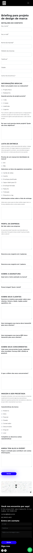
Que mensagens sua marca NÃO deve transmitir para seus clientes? (14, 336)
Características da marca (9, 407)
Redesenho (6, 93)
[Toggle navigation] (28, 3)
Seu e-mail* (5, 34)
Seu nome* (4, 26)
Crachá (5, 176)
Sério (4, 414)
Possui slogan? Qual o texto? (11, 287)
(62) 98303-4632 (6, 517)
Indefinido (6, 106)
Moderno (6, 411)
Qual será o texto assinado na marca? (14, 277)
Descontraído (7, 426)
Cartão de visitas (8, 173)
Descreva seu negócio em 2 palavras (14, 254)
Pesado (5, 420)
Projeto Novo (7, 90)
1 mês (5, 100)
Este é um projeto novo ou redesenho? (14, 86)
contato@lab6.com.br (8, 514)
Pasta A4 (6, 189)
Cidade (3, 67)
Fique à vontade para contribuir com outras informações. (16, 452)
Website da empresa (7, 51)
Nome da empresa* (7, 42)
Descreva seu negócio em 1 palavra (13, 264)
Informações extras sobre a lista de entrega (16, 198)
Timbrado (6, 192)
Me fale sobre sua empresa (10, 226)
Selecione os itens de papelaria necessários (16, 169)
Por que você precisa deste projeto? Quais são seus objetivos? (16, 124)
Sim (4, 163)
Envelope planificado (10, 179)
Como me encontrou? (8, 76)
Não (4, 166)
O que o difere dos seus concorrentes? (14, 373)
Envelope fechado (9, 185)
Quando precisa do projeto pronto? (13, 96)
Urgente (6, 109)
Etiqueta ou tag (8, 195)
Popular (5, 417)
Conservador (7, 423)
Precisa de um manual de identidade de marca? (15, 158)
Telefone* (4, 59)
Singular (6, 430)
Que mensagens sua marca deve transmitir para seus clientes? (16, 324)
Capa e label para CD (9, 182)
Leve (4, 433)
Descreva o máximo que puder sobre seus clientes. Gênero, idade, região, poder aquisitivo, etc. (16, 301)
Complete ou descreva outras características (11, 438)
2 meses (5, 103)
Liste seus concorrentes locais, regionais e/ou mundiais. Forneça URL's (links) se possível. (15, 351)
